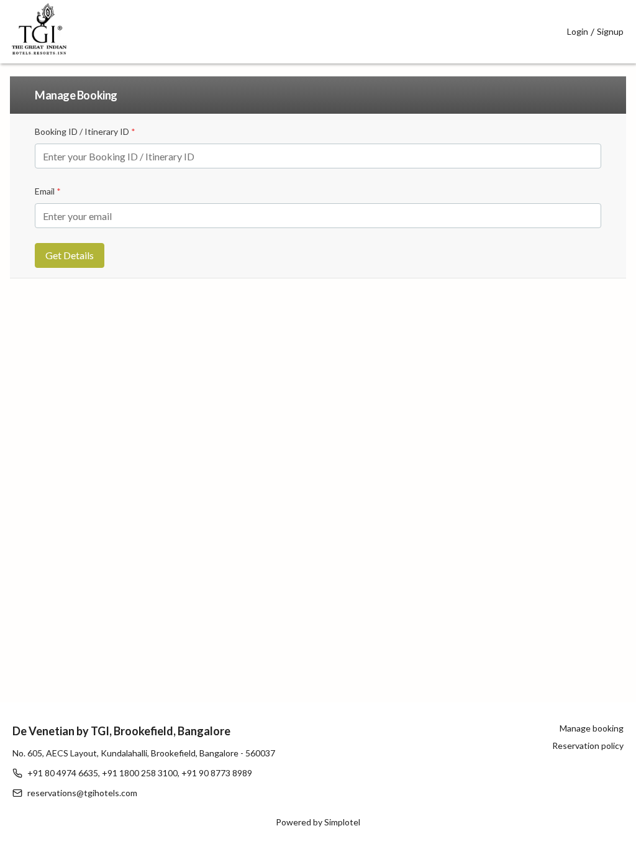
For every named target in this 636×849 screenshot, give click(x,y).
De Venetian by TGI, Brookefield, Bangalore (121, 731)
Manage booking (592, 728)
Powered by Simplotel (318, 822)
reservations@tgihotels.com (82, 792)
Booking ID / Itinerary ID (85, 131)
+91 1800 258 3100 (140, 773)
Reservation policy (588, 745)
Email (48, 191)
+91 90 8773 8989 (216, 773)
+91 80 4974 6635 (62, 773)
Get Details (69, 255)
